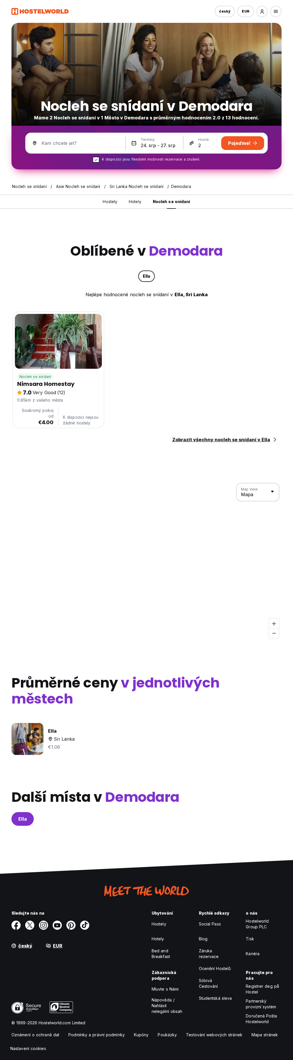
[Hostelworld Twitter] (29, 925)
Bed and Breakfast (161, 953)
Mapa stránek (265, 1034)
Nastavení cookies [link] (28, 1048)
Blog (203, 938)
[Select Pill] (262, 11)
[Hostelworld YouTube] (57, 925)
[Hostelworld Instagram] (43, 925)
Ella (22, 819)
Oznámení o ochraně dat (35, 1034)
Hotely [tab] (135, 201)
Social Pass (210, 923)
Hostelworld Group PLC (257, 924)
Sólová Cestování (208, 983)
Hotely (158, 938)
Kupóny (141, 1034)
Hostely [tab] (110, 201)
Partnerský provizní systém (261, 1004)
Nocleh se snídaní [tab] (171, 201)
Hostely (159, 923)
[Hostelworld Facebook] (16, 925)
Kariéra (253, 953)
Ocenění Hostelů (215, 968)
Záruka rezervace (209, 953)
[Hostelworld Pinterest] (71, 925)
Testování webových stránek (214, 1034)
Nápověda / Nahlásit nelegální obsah (167, 1005)
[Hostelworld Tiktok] (84, 925)
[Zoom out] (274, 633)
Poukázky (167, 1034)
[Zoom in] (274, 623)
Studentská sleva (215, 998)
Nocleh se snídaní (35, 376)
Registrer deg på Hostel (262, 989)
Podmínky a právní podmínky (96, 1034)
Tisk (250, 938)
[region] (146, 561)
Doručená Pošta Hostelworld (261, 1018)
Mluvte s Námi (165, 989)
